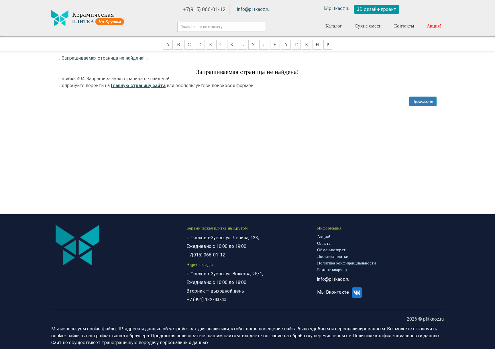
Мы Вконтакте (333, 292)
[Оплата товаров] (423, 9)
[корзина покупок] (436, 9)
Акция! (434, 25)
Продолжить (423, 101)
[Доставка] (410, 9)
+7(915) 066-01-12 (204, 9)
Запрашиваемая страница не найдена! (103, 58)
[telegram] (336, 9)
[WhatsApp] (316, 8)
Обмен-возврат (331, 250)
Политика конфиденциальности (346, 263)
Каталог (333, 25)
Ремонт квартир (332, 269)
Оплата (324, 243)
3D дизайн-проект (376, 9)
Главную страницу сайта (138, 85)
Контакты (404, 25)
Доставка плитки (332, 256)
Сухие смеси (368, 25)
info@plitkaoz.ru (253, 9)
